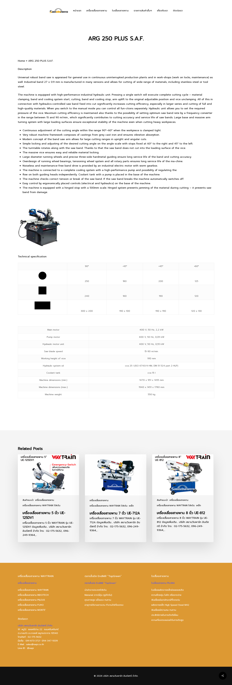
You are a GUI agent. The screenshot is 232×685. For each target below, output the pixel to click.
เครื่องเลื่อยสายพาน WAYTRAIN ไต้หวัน (41, 505)
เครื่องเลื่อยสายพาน (44, 500)
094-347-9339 (50, 640)
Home (21, 61)
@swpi (30, 648)
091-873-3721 (33, 640)
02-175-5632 (35, 637)
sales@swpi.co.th (35, 644)
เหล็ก (131, 505)
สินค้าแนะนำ (28, 500)
